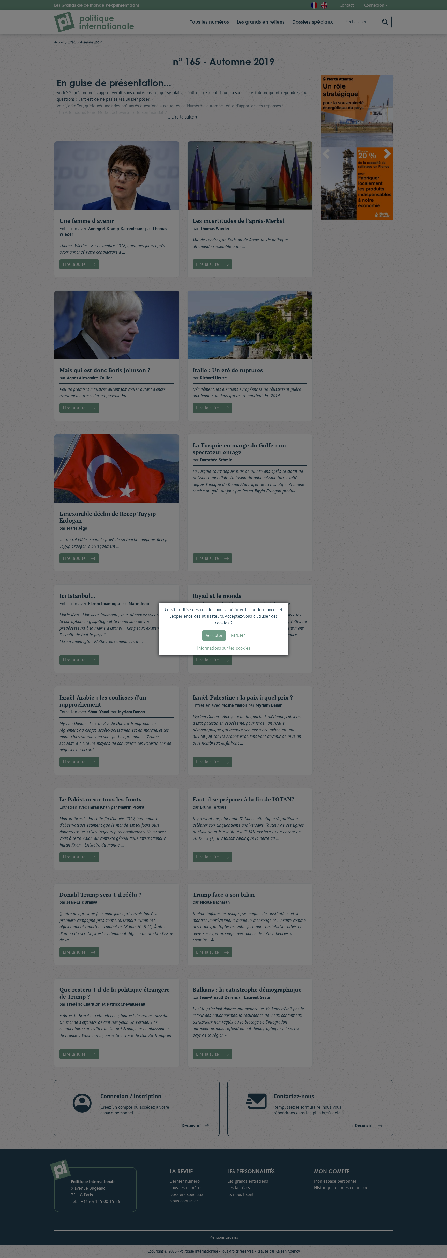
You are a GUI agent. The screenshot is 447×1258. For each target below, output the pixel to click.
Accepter (214, 635)
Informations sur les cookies (223, 648)
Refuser (238, 635)
